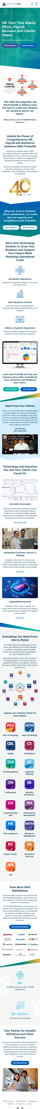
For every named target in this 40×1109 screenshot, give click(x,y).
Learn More (20, 571)
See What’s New (20, 522)
